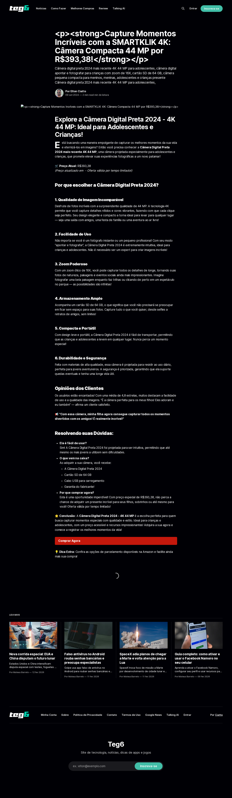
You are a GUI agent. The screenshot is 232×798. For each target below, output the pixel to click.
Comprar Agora (69, 541)
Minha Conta (49, 714)
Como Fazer (58, 8)
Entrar (193, 8)
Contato (112, 714)
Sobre (65, 714)
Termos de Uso (131, 714)
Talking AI (119, 8)
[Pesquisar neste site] (183, 8)
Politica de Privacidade (87, 714)
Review (103, 8)
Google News (153, 714)
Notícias (41, 8)
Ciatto (219, 714)
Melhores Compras (82, 8)
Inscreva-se (211, 8)
